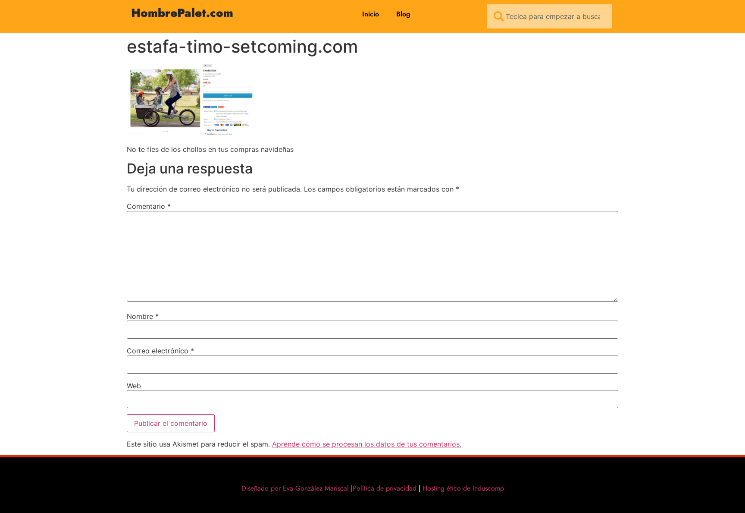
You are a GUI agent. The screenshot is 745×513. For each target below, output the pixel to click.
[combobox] (549, 16)
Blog (403, 14)
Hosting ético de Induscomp (461, 488)
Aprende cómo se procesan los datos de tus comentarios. (366, 444)
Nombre (143, 316)
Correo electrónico (160, 350)
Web (134, 385)
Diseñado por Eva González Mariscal (295, 488)
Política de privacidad (384, 488)
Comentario (149, 206)
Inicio (370, 14)
